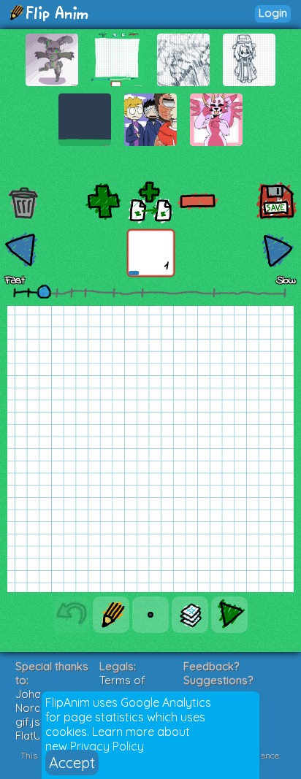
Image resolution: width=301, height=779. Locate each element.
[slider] (44, 291)
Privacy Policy (107, 746)
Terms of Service (122, 687)
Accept (72, 762)
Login (273, 13)
